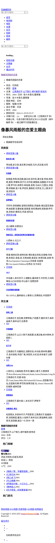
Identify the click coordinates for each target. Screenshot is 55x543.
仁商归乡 (10, 474)
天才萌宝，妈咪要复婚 (17, 490)
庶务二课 (9, 312)
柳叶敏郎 (36, 91)
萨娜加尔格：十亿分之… (18, 484)
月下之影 (9, 249)
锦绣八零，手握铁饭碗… (18, 471)
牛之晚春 (10, 481)
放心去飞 (10, 477)
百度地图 (22, 509)
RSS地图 (14, 509)
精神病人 (10, 487)
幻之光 (8, 346)
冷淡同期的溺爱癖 (12, 290)
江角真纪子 (17, 91)
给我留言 (39, 509)
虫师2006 (9, 365)
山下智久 (27, 91)
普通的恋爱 (10, 221)
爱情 (14, 88)
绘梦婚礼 (9, 200)
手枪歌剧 (9, 329)
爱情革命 (9, 395)
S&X (8, 272)
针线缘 (8, 173)
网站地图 (5, 509)
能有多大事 (10, 159)
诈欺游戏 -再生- (12, 409)
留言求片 (5, 521)
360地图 (30, 509)
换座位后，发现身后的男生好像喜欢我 (20, 235)
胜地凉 (43, 91)
